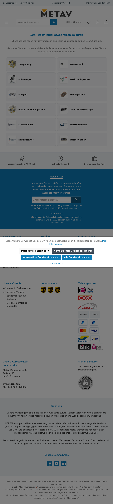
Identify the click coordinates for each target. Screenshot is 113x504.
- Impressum (56, 263)
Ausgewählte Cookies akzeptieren (41, 257)
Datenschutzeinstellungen (35, 250)
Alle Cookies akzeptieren (77, 257)
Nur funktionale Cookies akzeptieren (73, 250)
